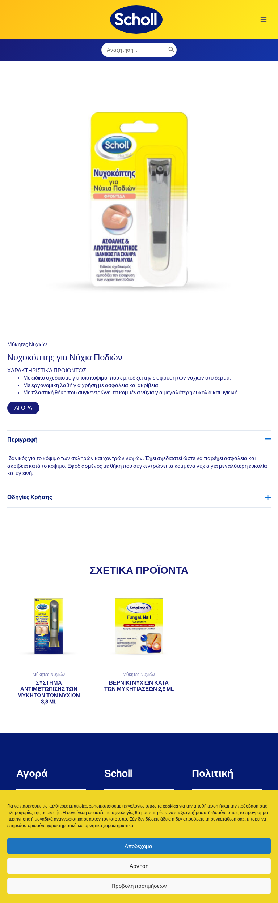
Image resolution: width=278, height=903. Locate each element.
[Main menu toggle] (263, 19)
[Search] (171, 50)
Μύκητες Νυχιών (27, 344)
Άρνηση (139, 866)
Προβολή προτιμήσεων (139, 886)
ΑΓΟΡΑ (23, 408)
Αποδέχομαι (139, 846)
